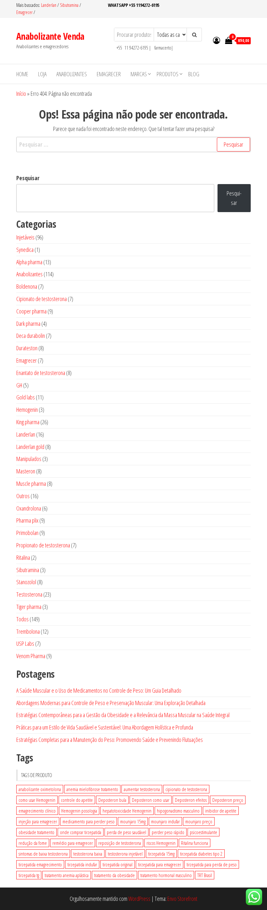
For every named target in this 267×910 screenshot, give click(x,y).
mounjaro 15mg (133, 821)
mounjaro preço (198, 821)
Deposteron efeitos (191, 800)
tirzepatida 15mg (161, 853)
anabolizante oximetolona (40, 789)
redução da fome (33, 843)
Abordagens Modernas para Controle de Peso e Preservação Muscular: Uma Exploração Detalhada (110, 703)
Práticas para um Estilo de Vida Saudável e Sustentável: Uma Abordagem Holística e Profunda (104, 727)
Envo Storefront (182, 899)
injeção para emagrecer (38, 821)
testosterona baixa (87, 853)
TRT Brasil (204, 875)
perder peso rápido (168, 832)
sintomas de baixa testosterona (43, 853)
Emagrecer (24, 12)
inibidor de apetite (220, 810)
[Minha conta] (216, 40)
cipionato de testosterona (186, 789)
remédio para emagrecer (72, 843)
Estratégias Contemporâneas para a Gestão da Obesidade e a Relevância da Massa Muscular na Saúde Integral (123, 715)
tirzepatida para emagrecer (159, 864)
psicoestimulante (203, 832)
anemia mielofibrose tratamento (92, 789)
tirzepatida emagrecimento (40, 864)
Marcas (139, 74)
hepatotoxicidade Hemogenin (127, 810)
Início (21, 93)
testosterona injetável (125, 853)
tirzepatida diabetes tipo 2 (201, 853)
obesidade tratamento (36, 832)
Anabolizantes (71, 74)
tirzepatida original (118, 864)
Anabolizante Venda (50, 36)
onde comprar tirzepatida (80, 832)
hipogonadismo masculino (178, 810)
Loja (42, 74)
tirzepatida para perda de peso (212, 864)
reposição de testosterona (119, 843)
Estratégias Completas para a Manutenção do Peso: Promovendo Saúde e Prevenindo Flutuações (109, 740)
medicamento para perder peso (89, 821)
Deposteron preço (227, 800)
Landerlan (49, 5)
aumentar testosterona (142, 789)
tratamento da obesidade (114, 875)
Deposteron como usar (150, 800)
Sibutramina (69, 5)
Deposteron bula (112, 800)
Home (22, 74)
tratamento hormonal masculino (166, 875)
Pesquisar (27, 178)
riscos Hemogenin (161, 843)
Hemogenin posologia (79, 810)
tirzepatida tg (29, 875)
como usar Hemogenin (37, 800)
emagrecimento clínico (37, 810)
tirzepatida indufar (82, 864)
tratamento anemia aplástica (67, 875)
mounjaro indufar (165, 821)
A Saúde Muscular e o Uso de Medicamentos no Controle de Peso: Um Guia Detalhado (98, 690)
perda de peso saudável (126, 832)
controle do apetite (77, 800)
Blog (193, 74)
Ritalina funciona (194, 843)
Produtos (167, 74)
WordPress (139, 899)
